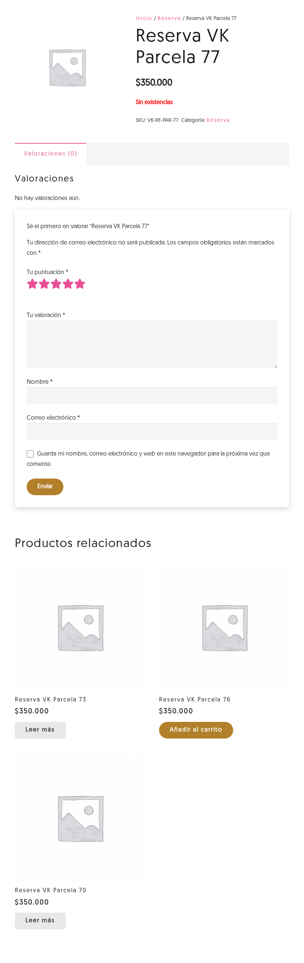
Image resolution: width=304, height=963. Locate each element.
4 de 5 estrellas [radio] (68, 289)
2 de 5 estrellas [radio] (44, 289)
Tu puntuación (47, 273)
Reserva (169, 18)
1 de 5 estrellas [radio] (33, 289)
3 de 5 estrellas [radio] (56, 289)
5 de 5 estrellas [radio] (80, 289)
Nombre (40, 382)
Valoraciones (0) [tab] (50, 154)
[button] (196, 730)
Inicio (144, 18)
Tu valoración (46, 316)
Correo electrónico (53, 418)
